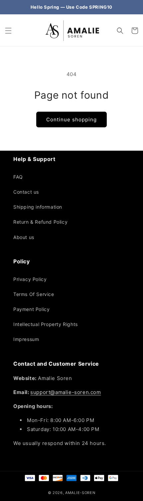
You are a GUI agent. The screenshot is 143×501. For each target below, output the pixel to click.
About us (23, 237)
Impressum (26, 339)
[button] (8, 30)
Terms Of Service (33, 294)
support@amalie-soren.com (65, 392)
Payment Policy (31, 309)
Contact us (26, 192)
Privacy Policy (30, 279)
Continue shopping (71, 119)
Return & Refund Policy (40, 222)
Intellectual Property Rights (45, 324)
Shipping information (37, 207)
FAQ (18, 177)
